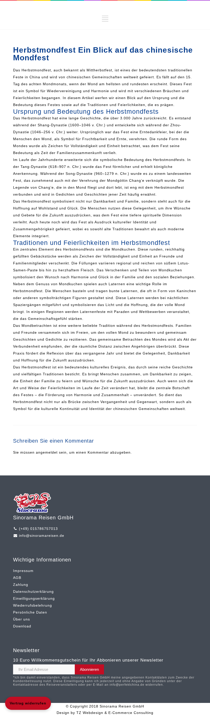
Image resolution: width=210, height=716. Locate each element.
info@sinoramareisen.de (41, 535)
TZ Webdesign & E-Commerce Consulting (114, 713)
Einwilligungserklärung (34, 598)
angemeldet (47, 452)
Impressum (23, 571)
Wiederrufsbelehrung (32, 605)
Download (22, 626)
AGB (17, 578)
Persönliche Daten (30, 612)
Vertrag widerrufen (28, 703)
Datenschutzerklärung (33, 591)
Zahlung (20, 585)
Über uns (21, 619)
